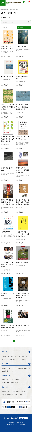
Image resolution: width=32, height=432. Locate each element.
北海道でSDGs (6, 232)
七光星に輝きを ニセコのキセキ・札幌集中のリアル (22, 234)
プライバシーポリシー (12, 424)
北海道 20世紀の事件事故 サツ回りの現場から (22, 295)
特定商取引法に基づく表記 (16, 422)
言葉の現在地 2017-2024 (7, 169)
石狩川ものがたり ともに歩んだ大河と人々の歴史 (22, 170)
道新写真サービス (18, 391)
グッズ (18, 359)
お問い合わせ (14, 382)
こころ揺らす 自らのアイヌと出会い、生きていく (7, 265)
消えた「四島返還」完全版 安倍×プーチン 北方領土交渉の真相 (7, 202)
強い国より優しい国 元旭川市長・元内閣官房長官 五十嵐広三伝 (23, 202)
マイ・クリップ (19, 394)
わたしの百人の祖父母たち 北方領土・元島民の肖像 (22, 107)
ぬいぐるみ (5, 359)
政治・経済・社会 (14, 9)
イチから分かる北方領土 (7, 294)
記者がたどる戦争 (7, 76)
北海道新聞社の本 (4, 9)
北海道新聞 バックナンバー (9, 356)
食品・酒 (12, 359)
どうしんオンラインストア (9, 368)
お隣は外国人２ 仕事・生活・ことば (7, 47)
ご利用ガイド (5, 379)
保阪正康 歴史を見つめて (22, 326)
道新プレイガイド (7, 391)
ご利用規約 (22, 424)
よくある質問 (5, 382)
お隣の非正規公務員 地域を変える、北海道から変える (8, 139)
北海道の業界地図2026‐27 (22, 77)
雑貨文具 (24, 356)
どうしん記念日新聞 (7, 394)
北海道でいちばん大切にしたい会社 (22, 138)
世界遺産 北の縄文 (22, 262)
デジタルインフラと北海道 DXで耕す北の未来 (8, 107)
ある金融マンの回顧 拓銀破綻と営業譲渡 (7, 326)
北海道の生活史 (21, 46)
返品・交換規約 (15, 379)
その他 (24, 359)
